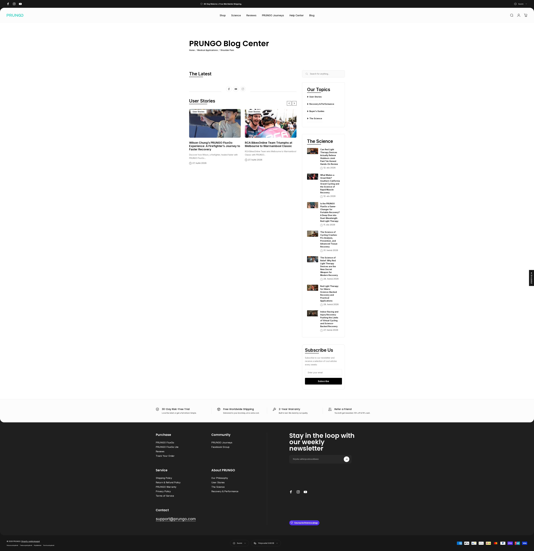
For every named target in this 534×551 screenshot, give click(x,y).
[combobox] (520, 4)
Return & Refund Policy (168, 482)
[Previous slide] (289, 103)
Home (192, 50)
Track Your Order (165, 455)
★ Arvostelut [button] (531, 278)
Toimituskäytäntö (48, 545)
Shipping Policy (164, 478)
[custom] (235, 89)
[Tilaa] (346, 459)
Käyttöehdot (37, 545)
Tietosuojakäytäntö (26, 545)
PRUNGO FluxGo (165, 442)
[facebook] (229, 89)
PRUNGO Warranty (166, 486)
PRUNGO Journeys (221, 442)
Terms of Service (165, 495)
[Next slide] (294, 103)
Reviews (160, 451)
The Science (218, 486)
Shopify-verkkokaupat (30, 541)
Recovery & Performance (224, 491)
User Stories (198, 111)
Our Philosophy (219, 478)
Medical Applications (207, 50)
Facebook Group (220, 447)
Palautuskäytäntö (12, 545)
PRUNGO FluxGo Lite (167, 447)
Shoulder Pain (227, 50)
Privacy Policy (163, 491)
